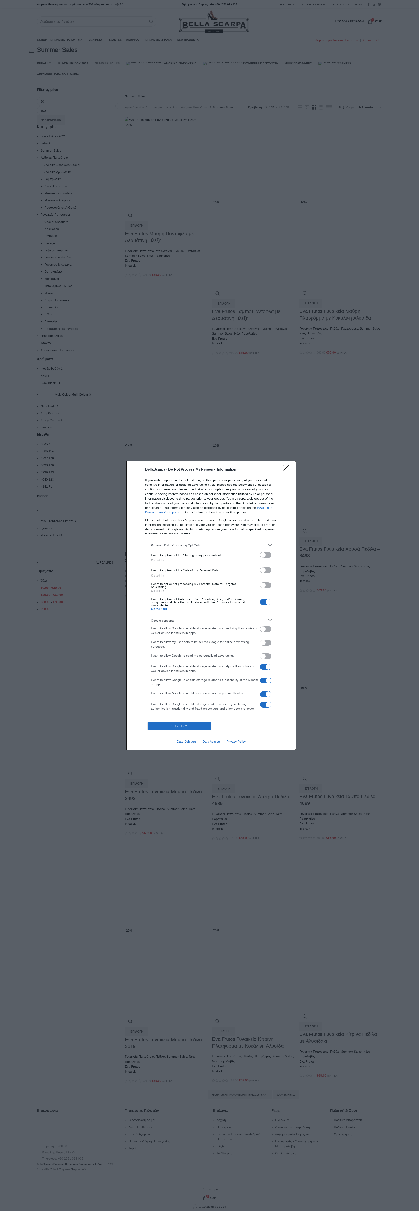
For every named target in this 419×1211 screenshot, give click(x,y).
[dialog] (211, 605)
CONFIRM (179, 726)
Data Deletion (186, 741)
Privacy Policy (236, 741)
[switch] (265, 555)
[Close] (287, 469)
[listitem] (211, 545)
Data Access (211, 741)
